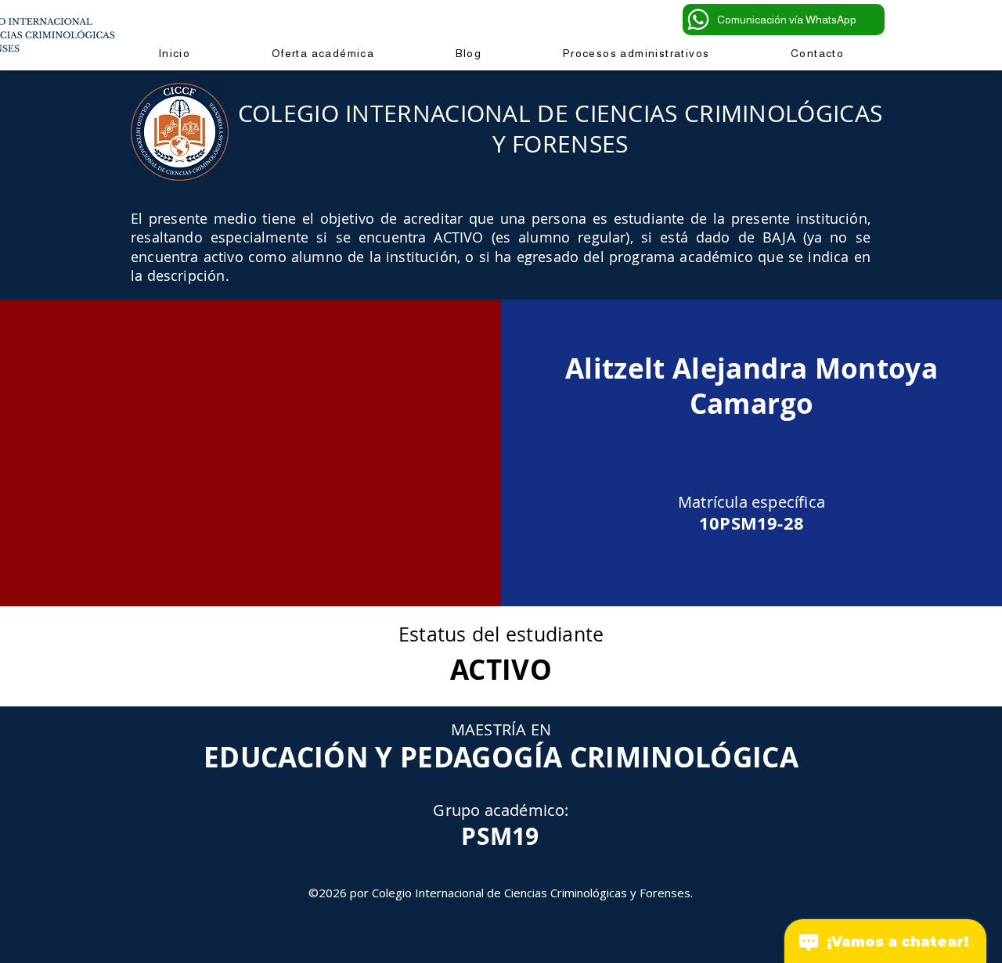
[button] (636, 52)
